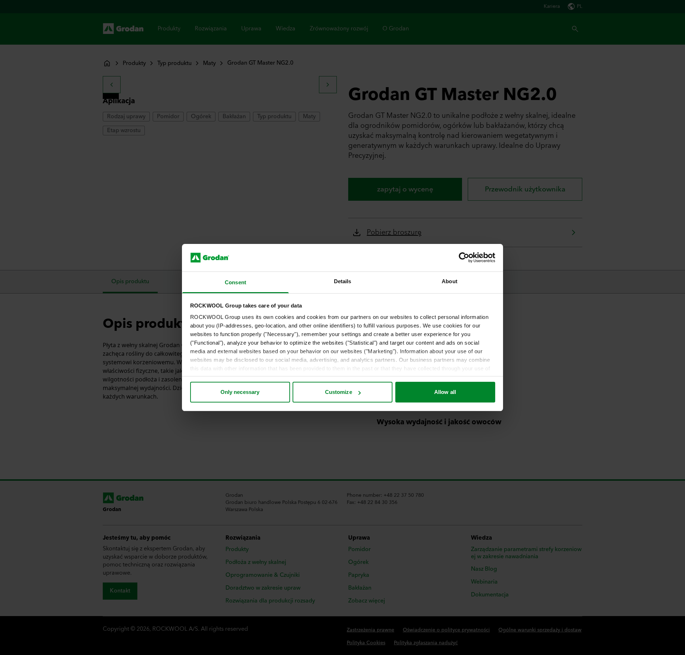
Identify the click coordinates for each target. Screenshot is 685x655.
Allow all (445, 392)
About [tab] (449, 281)
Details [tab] (342, 281)
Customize (338, 392)
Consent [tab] (235, 282)
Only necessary (239, 392)
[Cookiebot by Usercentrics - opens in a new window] (464, 257)
